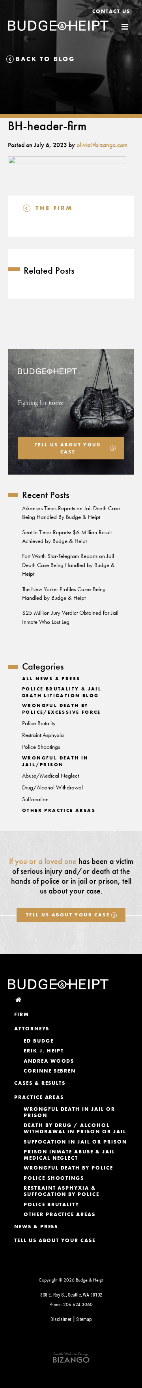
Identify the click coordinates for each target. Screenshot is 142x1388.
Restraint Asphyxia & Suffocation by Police (61, 1191)
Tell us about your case (68, 448)
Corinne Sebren (50, 1070)
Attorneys (31, 1028)
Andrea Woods (49, 1061)
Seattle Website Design (71, 1353)
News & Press (36, 1226)
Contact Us (111, 11)
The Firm (54, 208)
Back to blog (45, 59)
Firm (21, 1014)
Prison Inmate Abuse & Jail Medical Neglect (69, 1154)
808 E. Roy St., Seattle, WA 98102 (71, 1295)
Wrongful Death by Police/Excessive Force (61, 708)
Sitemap (84, 1319)
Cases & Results (39, 1083)
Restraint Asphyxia (43, 735)
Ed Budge (39, 1040)
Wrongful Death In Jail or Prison (69, 1112)
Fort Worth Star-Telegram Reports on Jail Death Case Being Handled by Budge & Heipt (68, 565)
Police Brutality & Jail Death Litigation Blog (61, 692)
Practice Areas (39, 1097)
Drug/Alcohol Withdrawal (52, 787)
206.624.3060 (78, 1304)
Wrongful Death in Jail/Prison (55, 761)
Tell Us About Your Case (68, 915)
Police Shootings (41, 747)
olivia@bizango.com (102, 145)
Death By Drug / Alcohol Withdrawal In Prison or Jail (75, 1128)
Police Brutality (39, 723)
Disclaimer (60, 1319)
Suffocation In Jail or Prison (75, 1141)
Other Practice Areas (58, 810)
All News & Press (51, 678)
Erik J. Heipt (44, 1050)
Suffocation (35, 799)
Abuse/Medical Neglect (50, 776)
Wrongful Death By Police (68, 1167)
